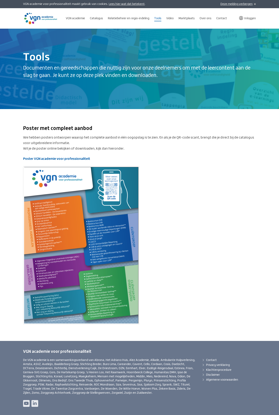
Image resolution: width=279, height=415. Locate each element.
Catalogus (96, 18)
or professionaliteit (75, 159)
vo (58, 159)
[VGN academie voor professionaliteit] (41, 18)
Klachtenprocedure (218, 370)
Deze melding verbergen (236, 4)
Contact (221, 18)
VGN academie (75, 18)
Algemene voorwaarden (222, 379)
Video (170, 18)
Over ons (205, 18)
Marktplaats (187, 18)
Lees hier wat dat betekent (127, 4)
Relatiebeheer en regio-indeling (128, 18)
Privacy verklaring (218, 365)
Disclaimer (213, 374)
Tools (157, 18)
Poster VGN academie (40, 159)
